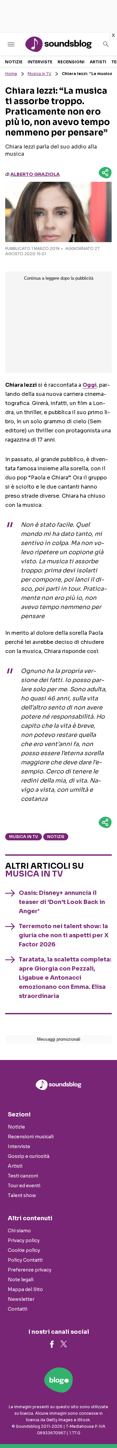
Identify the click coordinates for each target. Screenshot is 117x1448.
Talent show (22, 1195)
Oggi (90, 384)
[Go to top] (104, 1426)
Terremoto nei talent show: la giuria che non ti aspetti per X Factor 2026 (64, 935)
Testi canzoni (23, 1176)
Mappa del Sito (25, 1289)
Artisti (98, 61)
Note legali (20, 1280)
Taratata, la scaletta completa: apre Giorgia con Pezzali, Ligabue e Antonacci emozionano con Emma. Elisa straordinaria (65, 978)
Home (11, 73)
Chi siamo (19, 1231)
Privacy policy (24, 1240)
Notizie (13, 61)
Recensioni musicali (31, 1137)
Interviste (40, 61)
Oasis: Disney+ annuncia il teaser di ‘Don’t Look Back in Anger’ (62, 902)
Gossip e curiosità (28, 1156)
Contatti (17, 1309)
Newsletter (21, 1299)
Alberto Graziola (35, 174)
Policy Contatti (25, 1260)
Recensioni (71, 61)
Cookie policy (24, 1250)
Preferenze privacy (29, 1270)
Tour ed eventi (24, 1186)
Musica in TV (39, 73)
